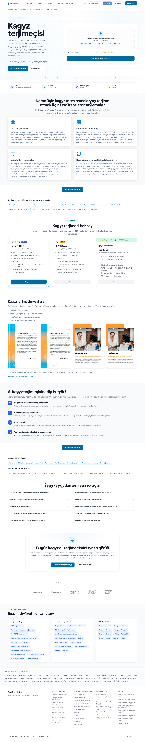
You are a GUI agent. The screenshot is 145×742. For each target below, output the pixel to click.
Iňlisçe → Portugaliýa (122, 634)
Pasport (34, 209)
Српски (38, 681)
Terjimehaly (83, 205)
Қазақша (38, 678)
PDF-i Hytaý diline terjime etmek (44, 473)
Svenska (46, 681)
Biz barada (11, 695)
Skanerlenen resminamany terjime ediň (24, 638)
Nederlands (80, 678)
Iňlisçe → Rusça (104, 638)
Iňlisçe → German (105, 630)
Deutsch (65, 675)
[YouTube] (135, 736)
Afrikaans (8, 675)
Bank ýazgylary (75, 642)
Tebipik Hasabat (79, 698)
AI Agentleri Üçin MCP (103, 718)
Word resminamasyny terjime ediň (22, 630)
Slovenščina (25, 681)
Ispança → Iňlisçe (119, 638)
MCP (108, 3)
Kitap (74, 205)
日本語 (22, 678)
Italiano (15, 678)
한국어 (44, 678)
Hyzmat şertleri (21, 695)
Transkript (82, 209)
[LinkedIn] (127, 736)
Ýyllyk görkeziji (95, 209)
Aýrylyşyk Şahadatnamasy (83, 706)
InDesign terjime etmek (36, 654)
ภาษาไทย (64, 681)
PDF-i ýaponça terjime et (126, 716)
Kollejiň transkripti (61, 642)
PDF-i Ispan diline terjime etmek (19, 473)
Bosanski (46, 675)
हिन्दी (122, 675)
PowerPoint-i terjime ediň (19, 646)
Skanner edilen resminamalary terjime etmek (103, 697)
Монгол (56, 678)
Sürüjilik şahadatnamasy (99, 205)
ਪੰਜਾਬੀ (98, 678)
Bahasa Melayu (70, 678)
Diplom (121, 205)
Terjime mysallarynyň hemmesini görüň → (24, 376)
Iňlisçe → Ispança (105, 626)
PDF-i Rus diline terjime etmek (120, 473)
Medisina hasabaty (62, 205)
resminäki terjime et (19, 68)
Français (104, 675)
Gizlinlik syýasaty (33, 695)
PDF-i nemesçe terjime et (126, 703)
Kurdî (50, 678)
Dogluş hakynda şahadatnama (19, 205)
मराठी (61, 678)
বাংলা (40, 675)
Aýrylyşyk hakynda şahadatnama (64, 209)
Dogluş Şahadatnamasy (82, 700)
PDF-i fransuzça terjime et (126, 700)
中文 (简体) (116, 681)
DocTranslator (15, 692)
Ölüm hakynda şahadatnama (18, 209)
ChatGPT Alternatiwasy (59, 695)
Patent (113, 205)
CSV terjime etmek (17, 659)
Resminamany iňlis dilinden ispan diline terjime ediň (61, 463)
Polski (104, 678)
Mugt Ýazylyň (35, 68)
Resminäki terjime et (72, 189)
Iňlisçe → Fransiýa (120, 626)
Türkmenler (72, 681)
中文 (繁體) (124, 681)
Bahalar (49, 3)
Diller (40, 3)
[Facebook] (131, 736)
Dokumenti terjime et (62, 565)
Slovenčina (16, 681)
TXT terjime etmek (33, 659)
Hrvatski (127, 675)
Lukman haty (78, 724)
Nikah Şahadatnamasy (81, 703)
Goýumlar (59, 3)
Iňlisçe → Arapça (120, 630)
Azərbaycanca (24, 675)
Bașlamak (28, 282)
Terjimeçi (29, 3)
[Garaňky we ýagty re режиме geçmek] (85, 3)
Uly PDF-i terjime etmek (19, 634)
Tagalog (80, 681)
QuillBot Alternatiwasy (59, 723)
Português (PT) (124, 678)
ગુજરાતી (111, 675)
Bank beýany (45, 209)
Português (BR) (112, 678)
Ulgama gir (118, 3)
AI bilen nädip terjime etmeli (105, 715)
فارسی (92, 675)
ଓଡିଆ (93, 678)
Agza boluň (131, 3)
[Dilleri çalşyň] (101, 52)
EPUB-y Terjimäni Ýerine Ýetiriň (21, 650)
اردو (101, 681)
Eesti (86, 675)
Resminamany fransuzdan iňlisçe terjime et (96, 463)
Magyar (134, 675)
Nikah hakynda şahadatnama (42, 205)
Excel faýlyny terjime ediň (19, 642)
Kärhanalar (70, 3)
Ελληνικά (73, 675)
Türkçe (86, 681)
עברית (117, 675)
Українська (94, 681)
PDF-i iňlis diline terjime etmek (96, 473)
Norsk (88, 678)
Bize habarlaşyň (85, 565)
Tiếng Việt (107, 681)
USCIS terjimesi (79, 695)
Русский (8, 681)
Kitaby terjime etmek (18, 654)
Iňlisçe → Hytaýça (105, 634)
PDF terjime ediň (16, 626)
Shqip (33, 681)
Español (80, 675)
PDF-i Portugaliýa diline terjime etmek (71, 473)
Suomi (98, 675)
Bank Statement (79, 718)
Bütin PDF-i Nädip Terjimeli (105, 707)
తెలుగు (57, 681)
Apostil (65, 650)
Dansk (59, 675)
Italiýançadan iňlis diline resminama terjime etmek (25, 463)
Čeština (53, 675)
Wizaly (57, 650)
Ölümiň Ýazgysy (79, 709)
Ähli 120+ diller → (124, 724)
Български (34, 675)
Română (133, 678)
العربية (15, 675)
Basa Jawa (29, 678)
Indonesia (8, 678)
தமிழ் (52, 681)
